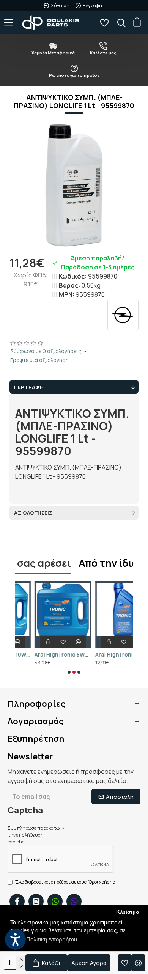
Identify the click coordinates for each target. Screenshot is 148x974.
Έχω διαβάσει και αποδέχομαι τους (65, 882)
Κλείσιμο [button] (127, 912)
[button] (69, 672)
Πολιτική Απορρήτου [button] (51, 939)
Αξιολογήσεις (33, 512)
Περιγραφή (29, 387)
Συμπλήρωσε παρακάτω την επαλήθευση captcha (34, 835)
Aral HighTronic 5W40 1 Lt (104, 654)
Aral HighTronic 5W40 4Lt (43, 654)
